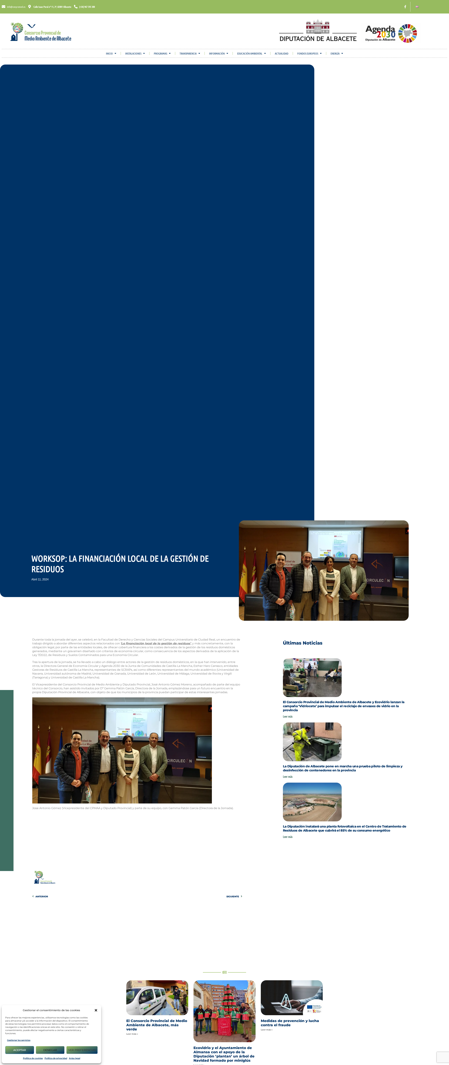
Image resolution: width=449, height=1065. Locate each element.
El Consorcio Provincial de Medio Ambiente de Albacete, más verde (156, 1025)
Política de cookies (33, 1058)
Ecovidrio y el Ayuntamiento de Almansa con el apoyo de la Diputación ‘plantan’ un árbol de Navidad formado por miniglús (223, 1054)
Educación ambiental (249, 53)
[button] (96, 1010)
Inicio (109, 53)
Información (217, 53)
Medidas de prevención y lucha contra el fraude (290, 1023)
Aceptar (19, 1050)
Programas (160, 53)
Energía (335, 53)
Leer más (288, 716)
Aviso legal (74, 1058)
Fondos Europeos (307, 53)
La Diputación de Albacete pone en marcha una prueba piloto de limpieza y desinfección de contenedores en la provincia (342, 768)
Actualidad (281, 53)
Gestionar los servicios (18, 1040)
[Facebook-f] (405, 7)
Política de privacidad (56, 1058)
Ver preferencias (82, 1050)
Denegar (50, 1050)
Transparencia (188, 53)
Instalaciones (133, 53)
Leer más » (132, 1034)
